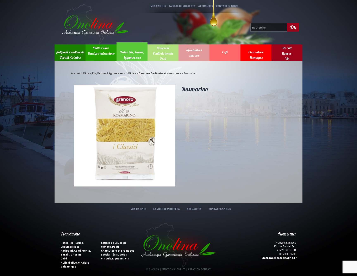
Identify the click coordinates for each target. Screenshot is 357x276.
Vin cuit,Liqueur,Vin (287, 53)
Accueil (76, 73)
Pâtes (132, 73)
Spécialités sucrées (114, 254)
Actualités (205, 5)
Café (225, 52)
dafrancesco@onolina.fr (279, 258)
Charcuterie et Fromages (117, 250)
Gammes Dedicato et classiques (160, 73)
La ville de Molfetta (182, 5)
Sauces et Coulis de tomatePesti (163, 53)
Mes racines (158, 5)
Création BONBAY (199, 269)
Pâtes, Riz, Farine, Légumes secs (104, 73)
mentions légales (173, 269)
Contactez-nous (227, 5)
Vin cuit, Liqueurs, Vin (115, 258)
